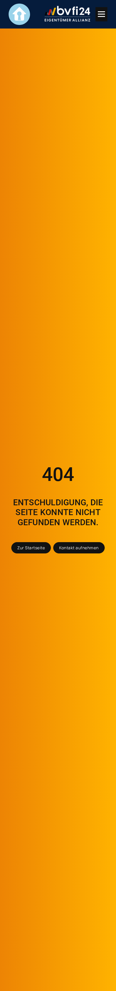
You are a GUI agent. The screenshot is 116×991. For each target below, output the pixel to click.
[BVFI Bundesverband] (67, 14)
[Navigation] (101, 14)
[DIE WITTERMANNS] (19, 14)
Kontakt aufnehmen (79, 547)
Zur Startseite (31, 547)
